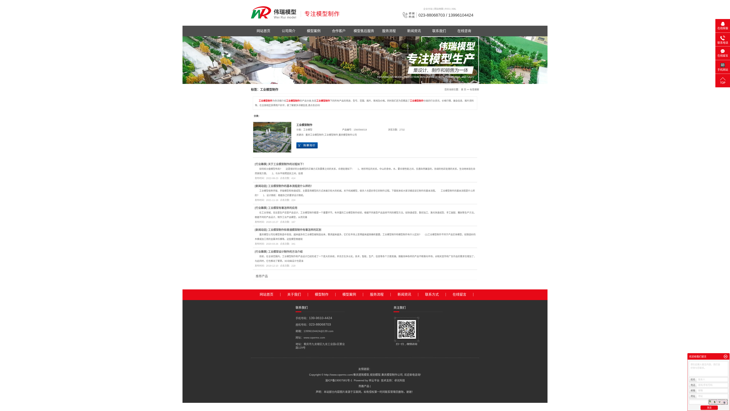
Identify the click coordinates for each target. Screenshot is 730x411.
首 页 (463, 89)
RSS (447, 9)
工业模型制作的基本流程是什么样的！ (290, 185)
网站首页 (263, 31)
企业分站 (427, 9)
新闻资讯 (414, 31)
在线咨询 (464, 31)
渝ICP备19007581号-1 (338, 380)
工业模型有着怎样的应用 (282, 207)
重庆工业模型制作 (314, 135)
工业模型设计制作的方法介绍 (285, 251)
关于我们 (294, 294)
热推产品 (364, 386)
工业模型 (307, 129)
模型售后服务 (364, 31)
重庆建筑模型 (361, 374)
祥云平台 (374, 380)
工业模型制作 (304, 124)
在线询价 (307, 145)
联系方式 (432, 294)
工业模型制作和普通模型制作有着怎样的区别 (294, 229)
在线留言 (459, 294)
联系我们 (439, 31)
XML (453, 9)
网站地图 (438, 9)
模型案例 (314, 31)
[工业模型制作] (272, 137)
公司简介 (288, 31)
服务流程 (389, 31)
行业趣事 (261, 164)
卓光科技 (399, 380)
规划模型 (375, 374)
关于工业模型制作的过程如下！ (286, 164)
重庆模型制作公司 (348, 135)
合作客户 (339, 31)
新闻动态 (261, 185)
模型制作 (321, 294)
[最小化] (725, 356)
